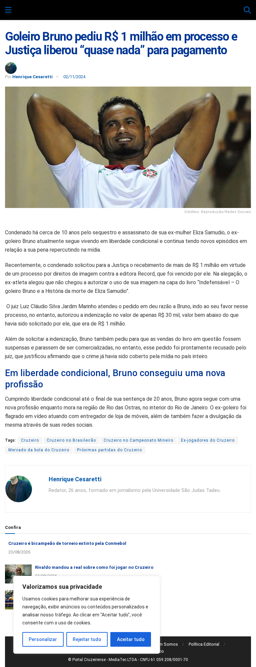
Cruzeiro (30, 440)
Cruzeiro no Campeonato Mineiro (138, 440)
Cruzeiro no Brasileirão (71, 440)
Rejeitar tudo (87, 639)
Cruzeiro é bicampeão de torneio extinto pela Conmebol (67, 543)
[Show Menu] (8, 10)
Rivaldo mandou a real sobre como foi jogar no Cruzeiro (94, 567)
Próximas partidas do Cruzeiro (109, 450)
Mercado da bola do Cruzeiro (38, 450)
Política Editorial (204, 644)
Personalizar (43, 639)
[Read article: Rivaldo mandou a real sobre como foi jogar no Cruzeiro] (18, 573)
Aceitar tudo (131, 639)
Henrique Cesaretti (32, 76)
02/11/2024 (74, 76)
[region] (86, 615)
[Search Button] (247, 10)
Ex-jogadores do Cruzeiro (208, 440)
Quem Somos (164, 644)
